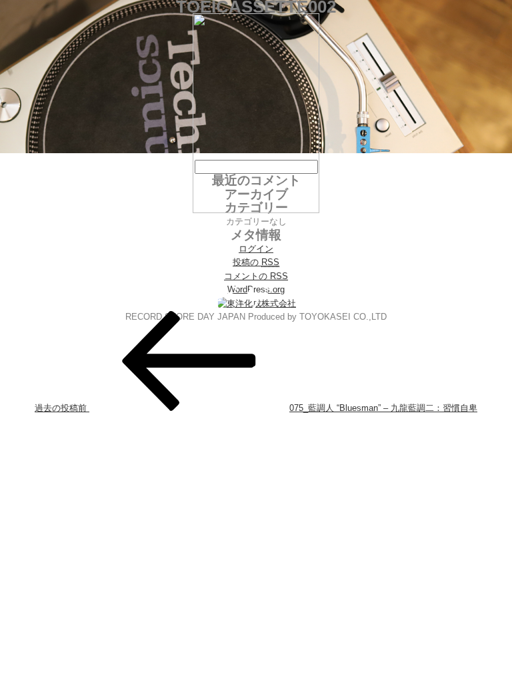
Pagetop (477, 647)
